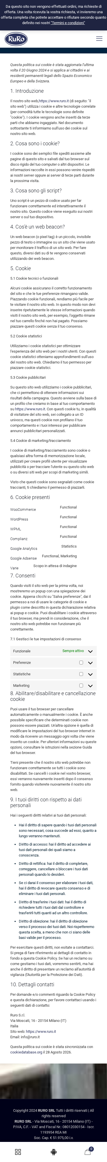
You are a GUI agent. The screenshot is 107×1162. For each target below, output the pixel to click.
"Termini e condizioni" (68, 23)
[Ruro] (16, 39)
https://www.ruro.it (54, 101)
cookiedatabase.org (26, 1052)
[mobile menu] (99, 39)
